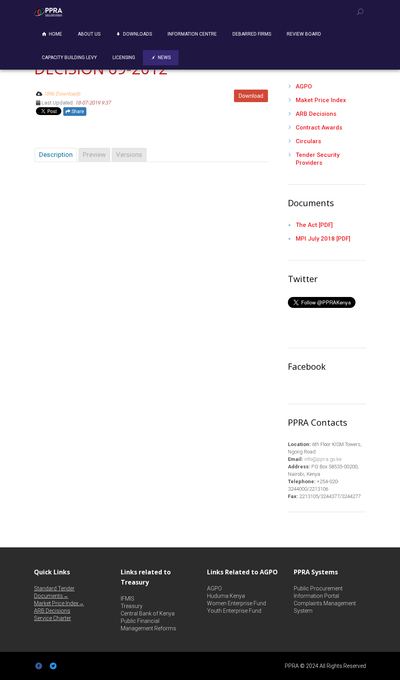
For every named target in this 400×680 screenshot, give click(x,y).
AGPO (304, 86)
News (164, 57)
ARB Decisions (316, 113)
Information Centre (192, 34)
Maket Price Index (321, 100)
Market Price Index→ (59, 603)
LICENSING (123, 57)
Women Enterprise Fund (236, 603)
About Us (89, 34)
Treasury (132, 606)
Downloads (137, 34)
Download (251, 96)
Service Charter (52, 618)
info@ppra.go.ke (322, 459)
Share (77, 111)
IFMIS (127, 598)
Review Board (304, 34)
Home (55, 34)
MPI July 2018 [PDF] (323, 238)
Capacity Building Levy (69, 57)
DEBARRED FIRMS (251, 34)
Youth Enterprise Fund (234, 611)
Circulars (308, 141)
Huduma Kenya (226, 596)
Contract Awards (319, 127)
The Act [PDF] (314, 224)
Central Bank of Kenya (148, 613)
